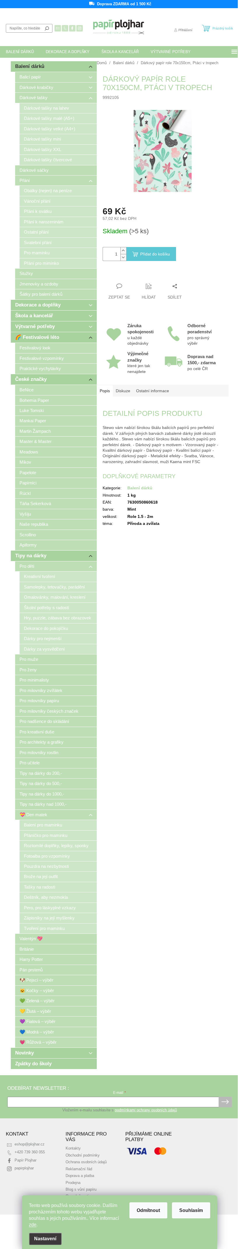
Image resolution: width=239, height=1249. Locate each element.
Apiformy (28, 544)
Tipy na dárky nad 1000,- (43, 804)
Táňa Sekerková (35, 503)
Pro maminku (37, 252)
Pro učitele (30, 762)
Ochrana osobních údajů (86, 1162)
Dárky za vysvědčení (44, 649)
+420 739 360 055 (30, 1152)
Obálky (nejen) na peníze (48, 190)
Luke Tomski (32, 410)
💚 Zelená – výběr (37, 1000)
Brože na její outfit (41, 876)
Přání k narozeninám (44, 221)
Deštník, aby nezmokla (46, 897)
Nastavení (45, 1238)
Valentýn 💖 (31, 938)
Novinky (24, 1053)
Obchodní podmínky (83, 1155)
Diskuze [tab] (123, 390)
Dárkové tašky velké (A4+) (49, 128)
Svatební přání (38, 242)
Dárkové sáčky (34, 170)
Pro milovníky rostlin (39, 752)
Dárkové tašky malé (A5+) (49, 118)
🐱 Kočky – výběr (37, 990)
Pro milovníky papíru (39, 700)
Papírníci (28, 482)
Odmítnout (148, 1210)
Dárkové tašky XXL (42, 149)
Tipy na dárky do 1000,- (42, 793)
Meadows (29, 451)
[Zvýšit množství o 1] (123, 250)
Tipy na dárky (30, 555)
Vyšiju (25, 513)
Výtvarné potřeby (35, 326)
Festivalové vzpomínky (42, 358)
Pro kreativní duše (37, 731)
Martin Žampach (35, 431)
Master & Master (36, 441)
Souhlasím (191, 1210)
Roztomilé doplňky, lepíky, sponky (56, 845)
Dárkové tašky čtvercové (48, 159)
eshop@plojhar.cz (30, 1144)
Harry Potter (31, 959)
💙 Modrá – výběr (37, 1031)
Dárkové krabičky (36, 87)
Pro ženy (28, 669)
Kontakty (73, 1148)
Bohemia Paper (34, 400)
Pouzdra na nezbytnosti (46, 866)
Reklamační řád (79, 1169)
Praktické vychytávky (40, 368)
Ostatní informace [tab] (152, 390)
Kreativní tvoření (39, 576)
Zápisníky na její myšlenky (49, 917)
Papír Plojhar (25, 1160)
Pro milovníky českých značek (49, 711)
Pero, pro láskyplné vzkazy (50, 907)
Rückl (25, 493)
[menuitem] (20, 52)
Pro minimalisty (34, 679)
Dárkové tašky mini (42, 138)
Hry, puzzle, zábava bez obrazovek (57, 617)
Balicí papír (30, 76)
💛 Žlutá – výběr (35, 1011)
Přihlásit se (225, 1102)
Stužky (26, 273)
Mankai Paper (33, 420)
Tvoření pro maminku (44, 928)
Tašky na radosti (39, 886)
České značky (31, 379)
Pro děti (27, 566)
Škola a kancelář (34, 315)
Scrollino (28, 534)
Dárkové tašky (34, 97)
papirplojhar (24, 1168)
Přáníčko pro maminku (45, 835)
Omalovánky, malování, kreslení (54, 597)
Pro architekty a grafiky (42, 742)
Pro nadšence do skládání (44, 721)
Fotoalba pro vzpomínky (47, 856)
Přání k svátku (38, 211)
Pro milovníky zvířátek (41, 690)
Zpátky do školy (33, 1063)
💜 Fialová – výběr (37, 1021)
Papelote (28, 472)
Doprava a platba (80, 1176)
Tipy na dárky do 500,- (41, 783)
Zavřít (134, 274)
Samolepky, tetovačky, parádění (54, 586)
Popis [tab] (105, 390)
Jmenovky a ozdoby (39, 283)
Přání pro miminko (41, 263)
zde (32, 1224)
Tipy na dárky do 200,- (41, 773)
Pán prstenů (31, 969)
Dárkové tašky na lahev (46, 108)
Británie (27, 949)
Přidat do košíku (155, 254)
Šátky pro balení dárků (41, 294)
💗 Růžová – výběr (38, 1042)
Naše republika (34, 524)
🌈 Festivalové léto (37, 337)
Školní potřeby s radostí (46, 607)
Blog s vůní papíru (81, 1189)
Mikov (25, 462)
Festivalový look (35, 347)
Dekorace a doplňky (38, 305)
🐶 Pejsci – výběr (36, 980)
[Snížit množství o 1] (123, 257)
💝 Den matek (33, 814)
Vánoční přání (37, 201)
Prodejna (73, 1183)
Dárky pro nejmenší (42, 638)
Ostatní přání (36, 232)
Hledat (47, 28)
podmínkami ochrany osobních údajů (146, 1110)
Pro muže (29, 659)
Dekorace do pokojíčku (46, 628)
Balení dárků (29, 66)
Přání (25, 180)
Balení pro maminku (43, 824)
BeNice (27, 389)
